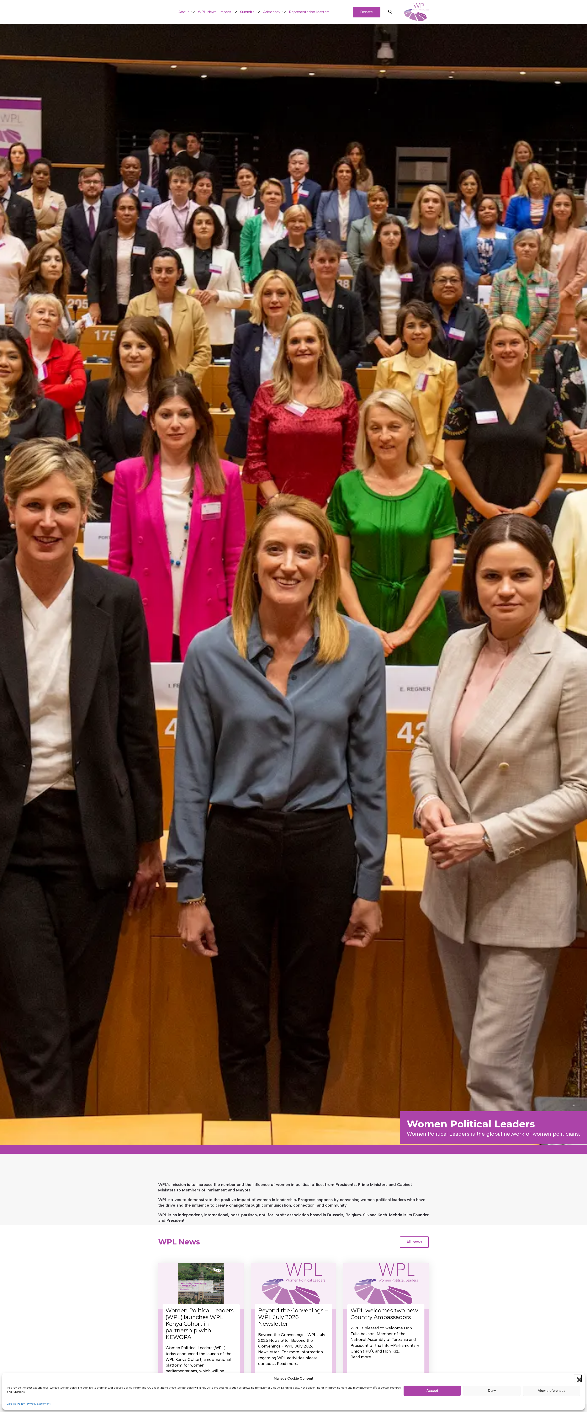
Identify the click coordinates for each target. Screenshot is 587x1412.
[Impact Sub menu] (235, 12)
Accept (432, 1391)
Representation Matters (309, 12)
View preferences (551, 1391)
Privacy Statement (38, 1403)
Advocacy (271, 12)
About (183, 12)
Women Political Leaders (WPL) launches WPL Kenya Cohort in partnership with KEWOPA (200, 1323)
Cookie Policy (16, 1403)
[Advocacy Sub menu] (284, 12)
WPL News (207, 12)
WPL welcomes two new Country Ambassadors (384, 1314)
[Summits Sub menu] (258, 12)
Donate (366, 12)
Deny (492, 1391)
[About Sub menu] (193, 12)
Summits (247, 12)
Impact (225, 12)
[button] (578, 1378)
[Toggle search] (390, 12)
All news (414, 1241)
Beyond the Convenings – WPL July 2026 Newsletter (293, 1317)
